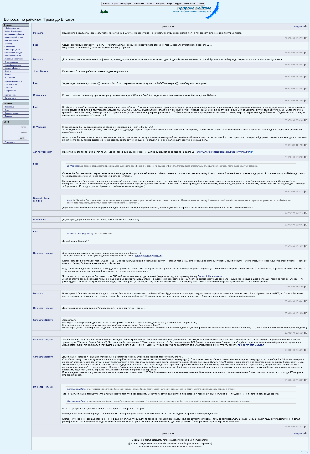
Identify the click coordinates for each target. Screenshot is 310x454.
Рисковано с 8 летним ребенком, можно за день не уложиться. (95, 71)
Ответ (7, 110)
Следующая (299, 26)
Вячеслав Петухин (43, 253)
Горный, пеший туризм (14, 37)
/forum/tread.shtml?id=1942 (149, 255)
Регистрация (10, 142)
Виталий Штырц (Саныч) (41, 199)
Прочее (8, 74)
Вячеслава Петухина (201, 11)
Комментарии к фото (13, 81)
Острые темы (10, 98)
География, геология (13, 65)
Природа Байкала (194, 8)
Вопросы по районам (14, 34)
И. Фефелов (39, 95)
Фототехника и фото (13, 56)
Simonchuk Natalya (43, 320)
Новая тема (9, 107)
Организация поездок (13, 53)
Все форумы (10, 77)
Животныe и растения (14, 59)
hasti (35, 44)
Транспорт (9, 43)
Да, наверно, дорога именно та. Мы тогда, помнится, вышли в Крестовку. (101, 219)
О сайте (8, 71)
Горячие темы (10, 95)
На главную (305, 452)
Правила (8, 116)
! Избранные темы (12, 28)
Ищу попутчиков (11, 40)
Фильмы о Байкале (12, 68)
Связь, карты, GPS (12, 50)
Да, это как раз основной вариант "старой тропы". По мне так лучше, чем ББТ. (103, 308)
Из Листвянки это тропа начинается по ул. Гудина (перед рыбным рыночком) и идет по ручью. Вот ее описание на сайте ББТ (156, 151)
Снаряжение (10, 47)
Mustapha (38, 33)
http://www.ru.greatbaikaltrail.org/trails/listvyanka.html (223, 151)
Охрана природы (11, 62)
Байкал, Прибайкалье (13, 31)
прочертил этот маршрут (251, 344)
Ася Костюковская (42, 151)
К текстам (9, 88)
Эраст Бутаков (40, 71)
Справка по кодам (12, 113)
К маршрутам (10, 91)
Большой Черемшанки (210, 276)
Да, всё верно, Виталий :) (87, 237)
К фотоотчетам (11, 84)
